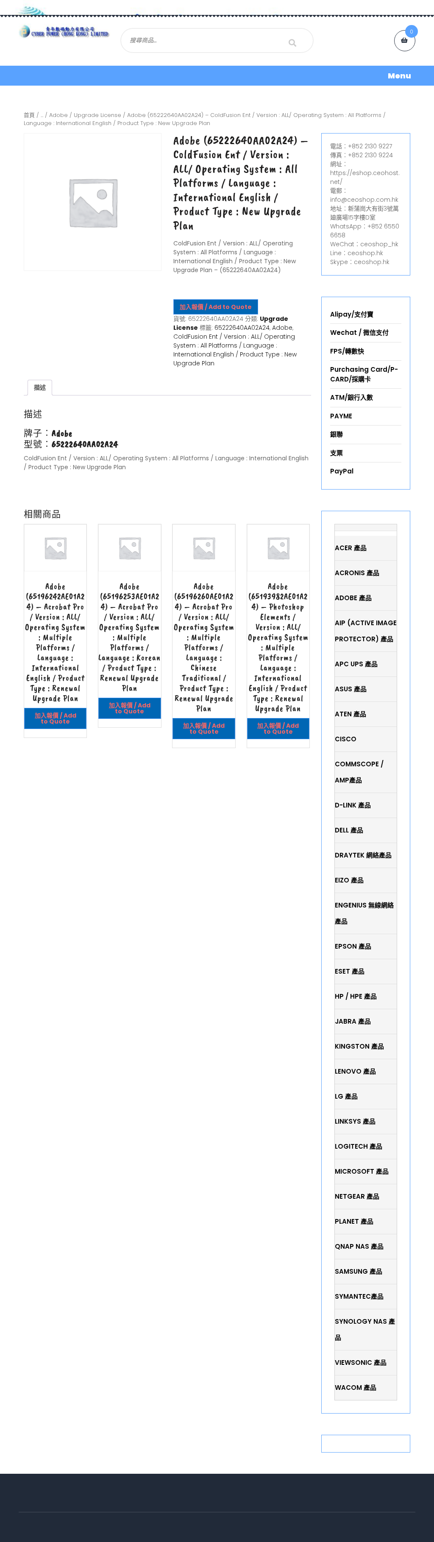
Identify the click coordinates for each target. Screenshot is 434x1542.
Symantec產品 (359, 1296)
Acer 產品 (351, 547)
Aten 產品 (350, 714)
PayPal (341, 471)
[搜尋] (292, 43)
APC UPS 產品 (356, 664)
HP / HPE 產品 (356, 996)
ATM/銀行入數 (351, 397)
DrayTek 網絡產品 (363, 855)
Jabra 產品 (353, 1021)
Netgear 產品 (357, 1196)
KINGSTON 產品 (359, 1046)
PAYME (341, 416)
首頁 (29, 115)
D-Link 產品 (353, 805)
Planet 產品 (354, 1221)
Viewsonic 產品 (361, 1362)
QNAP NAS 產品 (359, 1246)
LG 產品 (346, 1096)
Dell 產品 (349, 830)
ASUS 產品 (351, 689)
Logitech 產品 (358, 1146)
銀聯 (336, 434)
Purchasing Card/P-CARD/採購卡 (364, 374)
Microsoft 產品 (362, 1171)
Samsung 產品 (358, 1271)
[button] (217, 76)
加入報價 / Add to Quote (216, 307)
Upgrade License (97, 115)
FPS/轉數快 (347, 351)
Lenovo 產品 (355, 1071)
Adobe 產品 (353, 597)
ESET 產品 (349, 971)
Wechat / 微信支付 (359, 332)
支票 (336, 452)
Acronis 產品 (357, 572)
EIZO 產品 (349, 880)
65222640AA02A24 (242, 327)
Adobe (58, 115)
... (42, 115)
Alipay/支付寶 (351, 314)
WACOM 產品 (355, 1387)
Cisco (345, 739)
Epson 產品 (353, 946)
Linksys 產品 (355, 1121)
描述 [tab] (40, 387)
